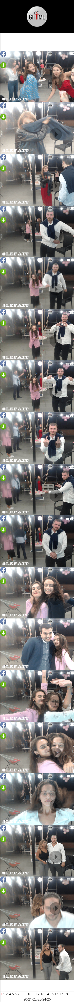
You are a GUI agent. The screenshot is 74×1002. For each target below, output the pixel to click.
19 (71, 994)
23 (39, 999)
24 (44, 999)
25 (49, 999)
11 (33, 994)
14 (47, 994)
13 (42, 994)
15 (52, 994)
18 (66, 994)
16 (56, 994)
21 (30, 999)
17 (61, 994)
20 (25, 999)
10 (28, 994)
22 (35, 999)
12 (37, 994)
